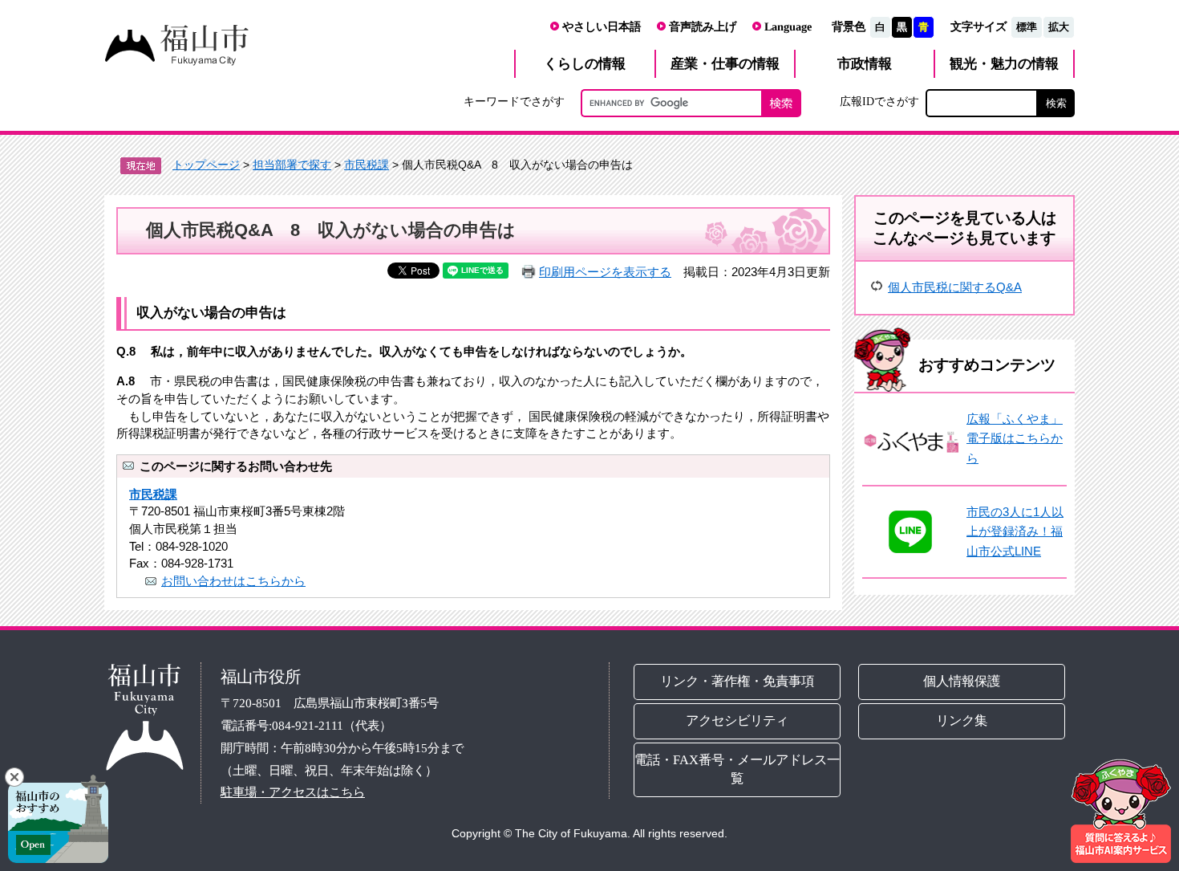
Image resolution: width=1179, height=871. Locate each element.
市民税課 (366, 164)
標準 (1026, 27)
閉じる (14, 777)
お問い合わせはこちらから (233, 581)
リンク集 (962, 720)
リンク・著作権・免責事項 (737, 681)
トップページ (206, 164)
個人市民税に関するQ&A (955, 287)
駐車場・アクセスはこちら (293, 792)
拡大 (1058, 27)
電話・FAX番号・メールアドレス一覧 (737, 769)
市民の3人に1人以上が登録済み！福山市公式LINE (1015, 531)
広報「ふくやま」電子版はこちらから (1014, 438)
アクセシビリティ (737, 720)
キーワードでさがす (514, 101)
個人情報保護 (962, 681)
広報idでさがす (879, 101)
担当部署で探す (292, 164)
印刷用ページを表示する (605, 272)
